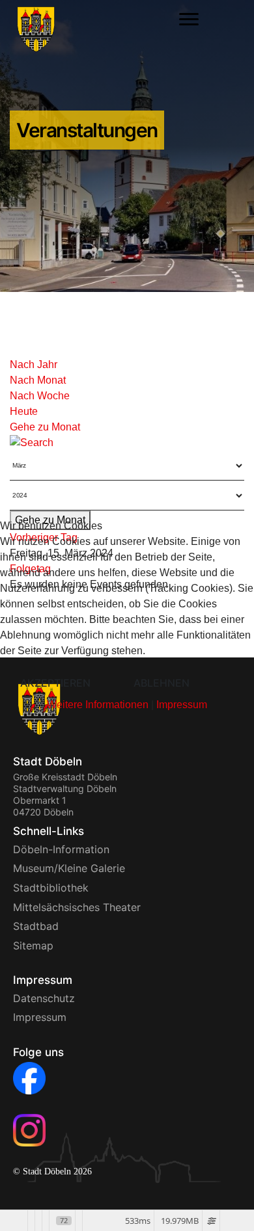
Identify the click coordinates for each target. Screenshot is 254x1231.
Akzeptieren (55, 682)
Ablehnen (162, 682)
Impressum (181, 704)
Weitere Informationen (97, 704)
